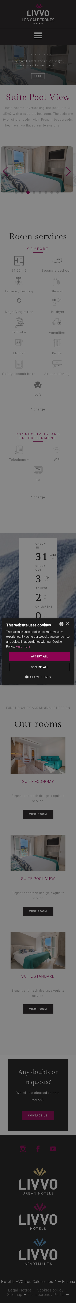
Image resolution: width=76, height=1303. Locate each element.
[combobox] (61, 624)
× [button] (67, 623)
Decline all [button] (39, 667)
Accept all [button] (39, 656)
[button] (38, 677)
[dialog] (38, 651)
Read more (22, 646)
